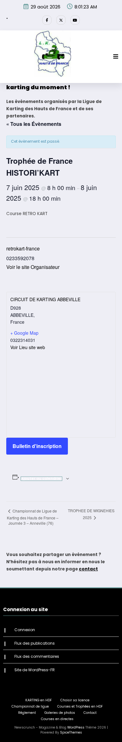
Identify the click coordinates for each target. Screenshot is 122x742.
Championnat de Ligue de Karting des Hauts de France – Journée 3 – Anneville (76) (32, 517)
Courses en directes (57, 719)
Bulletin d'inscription (37, 446)
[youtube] (75, 20)
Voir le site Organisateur (32, 267)
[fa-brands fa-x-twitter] (61, 20)
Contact (90, 712)
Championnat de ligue (30, 706)
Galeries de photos (59, 712)
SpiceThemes (71, 732)
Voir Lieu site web (27, 347)
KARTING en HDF (38, 700)
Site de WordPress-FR (34, 669)
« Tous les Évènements (33, 123)
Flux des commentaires (36, 656)
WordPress (75, 727)
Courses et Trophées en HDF (80, 706)
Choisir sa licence (74, 700)
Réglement (27, 712)
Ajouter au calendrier (41, 479)
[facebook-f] (47, 20)
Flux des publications (34, 643)
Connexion (24, 629)
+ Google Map (24, 333)
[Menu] (115, 56)
